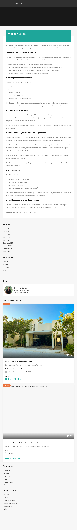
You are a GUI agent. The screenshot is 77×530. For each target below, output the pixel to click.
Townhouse (8, 506)
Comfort (5, 261)
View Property (38, 347)
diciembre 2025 (8, 243)
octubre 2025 (7, 246)
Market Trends (7, 273)
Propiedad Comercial (10, 503)
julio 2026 (6, 232)
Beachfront (8, 495)
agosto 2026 (7, 229)
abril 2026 (6, 240)
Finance (5, 264)
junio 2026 (6, 234)
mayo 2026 (6, 237)
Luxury (5, 270)
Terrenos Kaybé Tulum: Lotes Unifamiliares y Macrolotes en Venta (33, 443)
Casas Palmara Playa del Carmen (19, 361)
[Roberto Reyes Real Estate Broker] (19, 4)
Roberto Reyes (20, 288)
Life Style (6, 267)
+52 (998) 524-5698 (21, 292)
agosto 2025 (7, 251)
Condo (6, 498)
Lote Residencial (9, 500)
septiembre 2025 (8, 249)
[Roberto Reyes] (8, 293)
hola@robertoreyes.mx (21, 290)
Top (4, 276)
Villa (5, 509)
